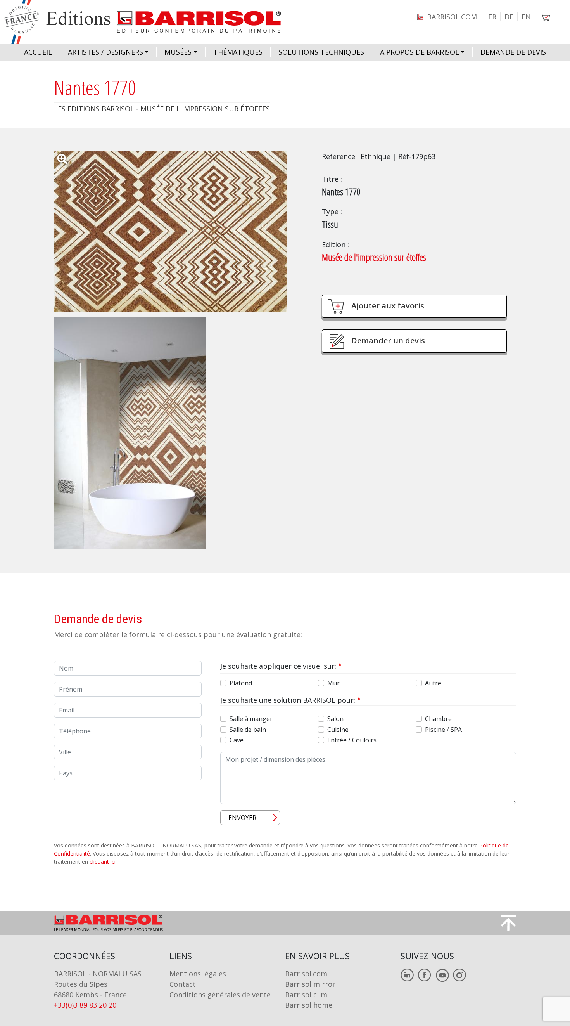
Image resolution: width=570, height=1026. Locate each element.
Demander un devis (388, 340)
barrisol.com (452, 16)
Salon (335, 718)
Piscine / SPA (443, 729)
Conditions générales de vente (220, 994)
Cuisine (338, 729)
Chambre (438, 718)
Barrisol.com (306, 973)
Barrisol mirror (310, 984)
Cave (237, 740)
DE (508, 16)
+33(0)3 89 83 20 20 (85, 1005)
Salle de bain (248, 729)
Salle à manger (251, 718)
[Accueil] (150, 22)
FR (492, 16)
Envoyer (242, 817)
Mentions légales (197, 973)
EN (526, 16)
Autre (433, 683)
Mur (333, 683)
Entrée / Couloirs (352, 740)
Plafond (241, 683)
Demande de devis (513, 52)
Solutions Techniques (321, 52)
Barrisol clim (306, 994)
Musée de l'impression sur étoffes (374, 257)
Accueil (38, 52)
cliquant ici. (103, 861)
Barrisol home (308, 1005)
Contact (182, 984)
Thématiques (238, 52)
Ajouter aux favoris (387, 305)
